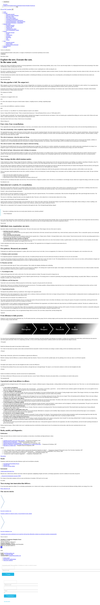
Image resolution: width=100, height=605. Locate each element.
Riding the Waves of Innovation (10, 441)
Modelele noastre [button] (7, 24)
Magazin (5, 47)
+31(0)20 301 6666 (9, 554)
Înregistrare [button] (5, 4)
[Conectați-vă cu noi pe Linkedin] (1, 547)
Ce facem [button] (5, 13)
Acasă (4, 11)
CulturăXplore (9, 35)
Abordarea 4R (9, 27)
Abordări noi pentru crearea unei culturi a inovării (13, 440)
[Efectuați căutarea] (17, 7)
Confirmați (3, 53)
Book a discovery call (5, 488)
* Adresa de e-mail (5, 570)
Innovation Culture (10, 16)
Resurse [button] (5, 31)
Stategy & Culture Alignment (12, 15)
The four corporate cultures (9, 466)
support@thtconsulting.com (15, 555)
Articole (7, 39)
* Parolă (5, 590)
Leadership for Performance (12, 19)
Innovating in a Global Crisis (9, 445)
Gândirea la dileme (10, 26)
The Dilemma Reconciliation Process (11, 463)
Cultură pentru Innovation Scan (7, 471)
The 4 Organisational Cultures (12, 30)
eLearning (8, 36)
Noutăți (7, 33)
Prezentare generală (10, 14)
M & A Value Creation (11, 18)
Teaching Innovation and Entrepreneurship (12, 443)
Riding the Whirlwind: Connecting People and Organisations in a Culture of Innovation (22, 444)
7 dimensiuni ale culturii (11, 28)
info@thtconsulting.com (9, 553)
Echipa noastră (9, 43)
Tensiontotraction (7, 46)
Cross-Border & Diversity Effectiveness (14, 20)
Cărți (7, 38)
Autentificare (6, 1)
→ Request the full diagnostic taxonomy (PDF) (11, 476)
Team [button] (4, 41)
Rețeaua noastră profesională (12, 44)
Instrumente (8, 37)
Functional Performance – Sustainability (14, 22)
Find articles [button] (3, 456)
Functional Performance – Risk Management (15, 21)
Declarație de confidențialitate (9, 559)
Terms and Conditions (8, 560)
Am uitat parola (7, 601)
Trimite (8, 574)
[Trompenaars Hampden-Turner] (6, 9)
